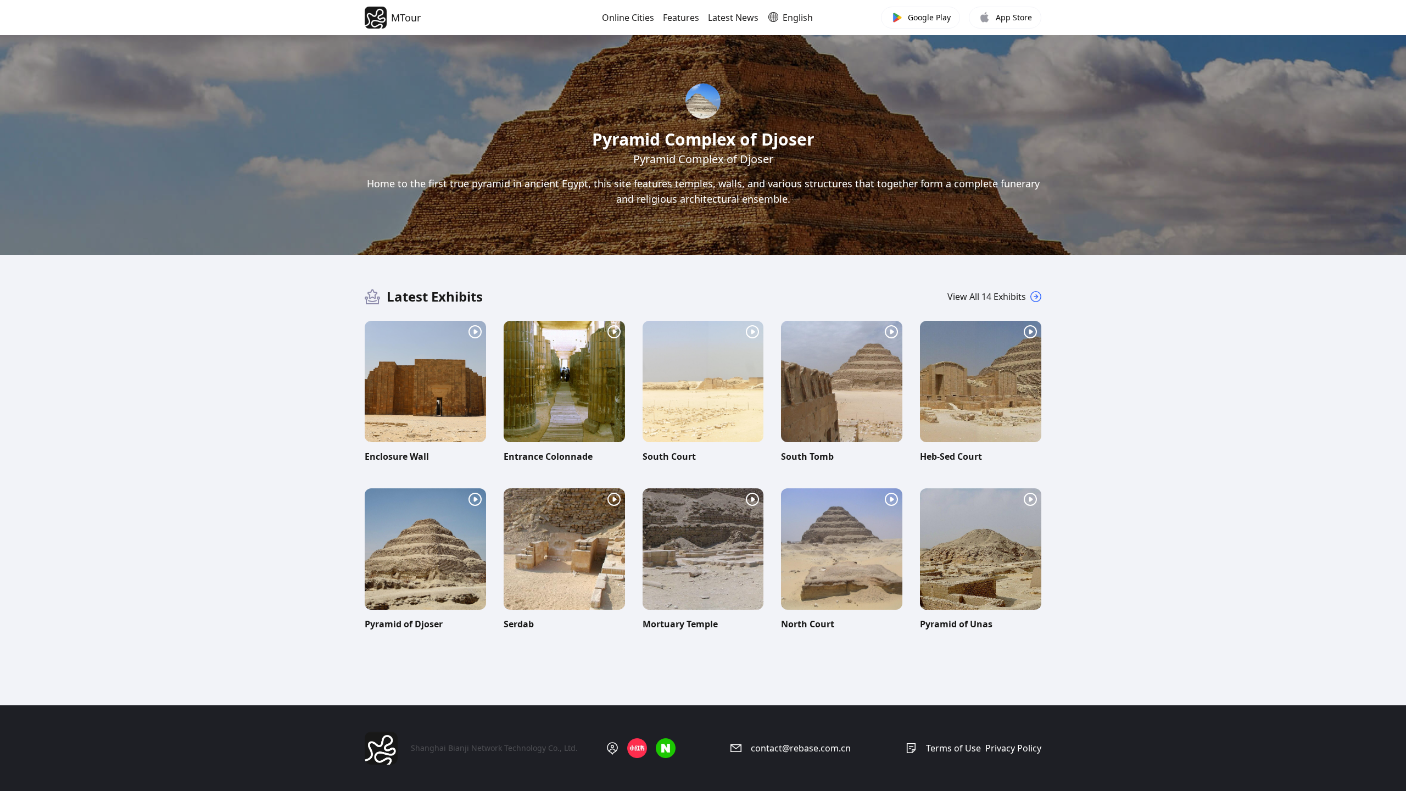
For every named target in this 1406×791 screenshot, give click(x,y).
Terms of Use (953, 748)
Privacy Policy (1013, 748)
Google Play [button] (929, 17)
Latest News (733, 18)
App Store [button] (1014, 17)
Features (681, 18)
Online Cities (628, 18)
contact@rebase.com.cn (801, 748)
